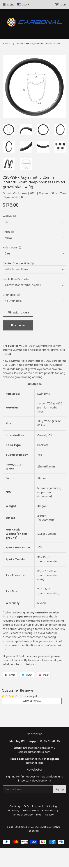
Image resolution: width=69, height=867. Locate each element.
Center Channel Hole (16, 263)
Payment (37, 806)
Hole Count (10, 247)
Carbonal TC (33, 759)
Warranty (13, 810)
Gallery (49, 814)
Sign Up (60, 789)
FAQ (26, 806)
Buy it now (18, 325)
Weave (7, 216)
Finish (6, 232)
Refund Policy (31, 810)
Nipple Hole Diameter (16, 279)
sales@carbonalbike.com (34, 752)
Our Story (14, 806)
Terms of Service (23, 814)
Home (6, 43)
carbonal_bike (34, 763)
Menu (11, 4)
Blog (39, 814)
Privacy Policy (50, 810)
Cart (63, 4)
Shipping (51, 806)
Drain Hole (9, 295)
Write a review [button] (32, 701)
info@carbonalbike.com (38, 748)
